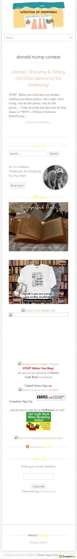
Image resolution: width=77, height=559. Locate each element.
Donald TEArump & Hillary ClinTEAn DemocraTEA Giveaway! (38, 78)
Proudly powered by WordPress (20, 554)
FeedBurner (47, 491)
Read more (17, 185)
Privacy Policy (38, 542)
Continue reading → (38, 122)
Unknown (40, 447)
